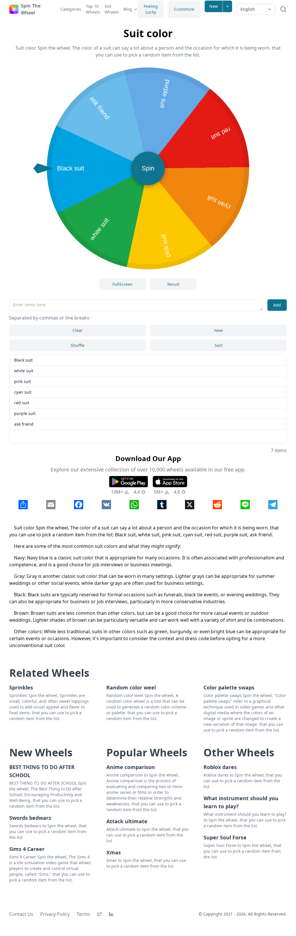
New (213, 6)
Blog (127, 9)
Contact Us (21, 914)
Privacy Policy (55, 914)
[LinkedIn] (111, 914)
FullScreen (122, 284)
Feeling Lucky (151, 9)
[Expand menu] (227, 6)
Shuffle (77, 345)
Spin (148, 168)
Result (173, 284)
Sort (219, 345)
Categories (70, 9)
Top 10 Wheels (93, 9)
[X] (99, 914)
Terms (83, 914)
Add (277, 305)
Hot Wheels (112, 9)
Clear (78, 330)
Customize (184, 9)
